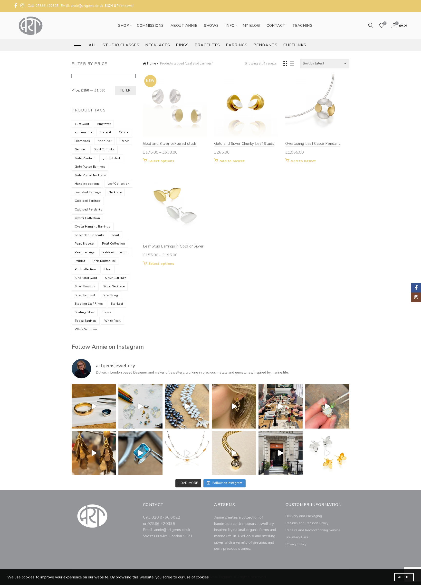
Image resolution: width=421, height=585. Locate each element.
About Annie (184, 25)
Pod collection (85, 269)
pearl (115, 235)
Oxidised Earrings (88, 201)
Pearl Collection (113, 244)
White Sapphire (86, 329)
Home (151, 63)
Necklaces (157, 45)
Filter (125, 90)
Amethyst (104, 124)
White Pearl (112, 321)
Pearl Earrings (85, 252)
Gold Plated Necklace (90, 175)
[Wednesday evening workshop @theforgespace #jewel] (280, 406)
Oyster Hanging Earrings (92, 227)
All (93, 45)
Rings (182, 45)
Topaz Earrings (85, 321)
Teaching (302, 25)
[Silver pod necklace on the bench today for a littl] (187, 453)
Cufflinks (294, 45)
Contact (276, 25)
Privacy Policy (296, 544)
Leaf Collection (118, 184)
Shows (211, 25)
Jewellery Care (297, 537)
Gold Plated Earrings (90, 167)
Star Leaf (117, 304)
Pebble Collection (115, 252)
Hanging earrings (87, 184)
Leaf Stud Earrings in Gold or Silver (173, 246)
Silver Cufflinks (115, 278)
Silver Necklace (114, 286)
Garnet (124, 141)
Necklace (115, 192)
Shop (123, 25)
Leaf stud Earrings (88, 192)
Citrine (123, 132)
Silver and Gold (86, 278)
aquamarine (83, 132)
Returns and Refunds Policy (307, 523)
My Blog (251, 25)
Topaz (106, 312)
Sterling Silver (85, 312)
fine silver (104, 141)
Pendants (265, 45)
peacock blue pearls (89, 235)
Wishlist (384, 23)
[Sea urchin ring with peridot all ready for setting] (327, 406)
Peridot (80, 261)
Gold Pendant (85, 158)
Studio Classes (121, 45)
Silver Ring (110, 295)
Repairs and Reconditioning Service (313, 530)
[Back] (78, 45)
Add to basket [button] (232, 161)
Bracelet (105, 132)
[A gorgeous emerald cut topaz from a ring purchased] (140, 453)
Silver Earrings (85, 286)
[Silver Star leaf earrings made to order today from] (327, 453)
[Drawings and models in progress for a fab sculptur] (140, 406)
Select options (161, 161)
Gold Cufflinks (104, 149)
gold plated (111, 158)
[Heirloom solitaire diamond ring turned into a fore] (234, 453)
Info (230, 25)
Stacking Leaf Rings (89, 304)
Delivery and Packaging (304, 516)
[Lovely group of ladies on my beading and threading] (280, 453)
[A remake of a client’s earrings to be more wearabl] (94, 453)
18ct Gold (82, 124)
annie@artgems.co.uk (87, 6)
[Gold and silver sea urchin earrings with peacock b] (234, 406)
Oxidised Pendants (88, 209)
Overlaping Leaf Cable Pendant (312, 143)
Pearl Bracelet (84, 244)
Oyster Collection (87, 218)
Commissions (150, 25)
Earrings (237, 45)
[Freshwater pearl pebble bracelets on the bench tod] (187, 406)
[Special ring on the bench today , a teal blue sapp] (94, 406)
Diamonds (82, 141)
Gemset (80, 149)
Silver (107, 269)
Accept (404, 577)
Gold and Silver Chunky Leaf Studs (244, 143)
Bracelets (207, 45)
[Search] (371, 25)
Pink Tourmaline (104, 261)
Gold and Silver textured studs (170, 143)
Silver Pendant (85, 295)
